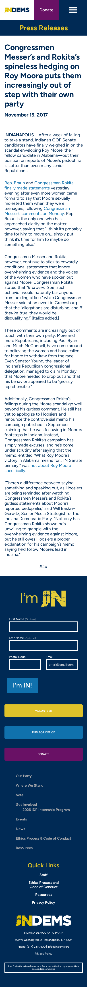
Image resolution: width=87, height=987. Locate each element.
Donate (46, 9)
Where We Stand (29, 785)
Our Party (24, 776)
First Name (22, 619)
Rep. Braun (14, 182)
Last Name (22, 638)
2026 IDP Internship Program (46, 810)
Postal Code (17, 657)
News (20, 829)
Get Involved (26, 804)
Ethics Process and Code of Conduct (44, 884)
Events (21, 819)
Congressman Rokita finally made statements (39, 185)
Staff (43, 875)
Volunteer (43, 710)
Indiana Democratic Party (16, 10)
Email (49, 657)
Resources (24, 848)
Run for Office (43, 732)
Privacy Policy (43, 902)
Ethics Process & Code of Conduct (43, 838)
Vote (19, 795)
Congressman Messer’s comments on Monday (37, 211)
